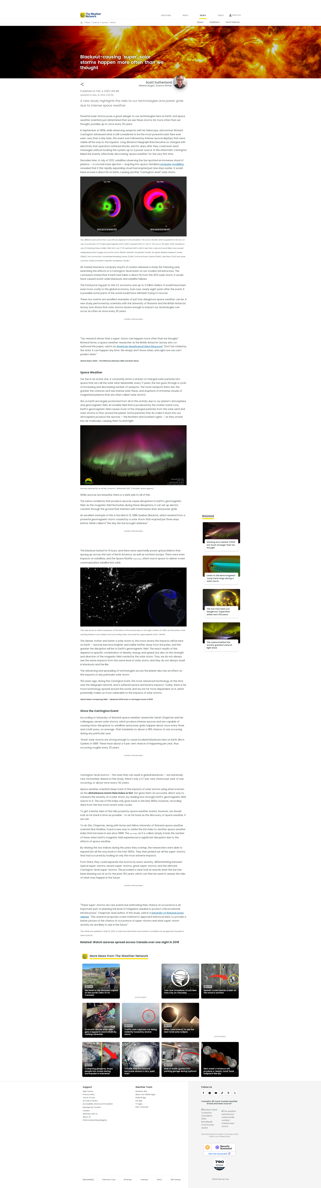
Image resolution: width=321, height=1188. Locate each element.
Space (105, 22)
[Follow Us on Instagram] (210, 1093)
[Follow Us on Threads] (228, 1093)
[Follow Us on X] (235, 1093)
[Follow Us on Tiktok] (222, 1093)
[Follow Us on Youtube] (216, 1093)
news (87, 22)
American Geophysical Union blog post (140, 346)
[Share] (82, 84)
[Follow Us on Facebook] (203, 1093)
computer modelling (171, 164)
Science (95, 22)
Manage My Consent (92, 1107)
